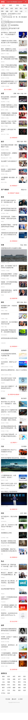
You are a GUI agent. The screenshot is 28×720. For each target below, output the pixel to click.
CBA (25, 93)
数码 (19, 682)
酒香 (19, 690)
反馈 (8, 699)
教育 (3, 687)
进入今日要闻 (7, 89)
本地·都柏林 (5, 350)
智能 (25, 513)
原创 (17, 5)
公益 (21, 11)
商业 (25, 302)
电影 (21, 141)
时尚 (8, 685)
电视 (18, 141)
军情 (25, 245)
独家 (19, 687)
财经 (16, 8)
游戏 (24, 685)
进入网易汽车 (13, 509)
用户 (26, 2)
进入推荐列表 (13, 669)
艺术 (8, 690)
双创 (14, 690)
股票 (18, 302)
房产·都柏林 (5, 189)
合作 (15, 699)
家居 (2, 197)
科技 (16, 11)
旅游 (24, 687)
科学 (21, 513)
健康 (14, 687)
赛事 (15, 93)
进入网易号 (13, 442)
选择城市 (24, 350)
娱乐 (7, 8)
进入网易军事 (13, 298)
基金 (21, 302)
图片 (21, 8)
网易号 (3, 398)
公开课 (8, 687)
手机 (14, 682)
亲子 (3, 690)
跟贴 (19, 685)
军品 (21, 245)
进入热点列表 (13, 621)
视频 (8, 682)
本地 (24, 682)
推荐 (10, 5)
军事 (2, 11)
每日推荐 (24, 398)
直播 (7, 11)
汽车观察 (24, 446)
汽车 (26, 8)
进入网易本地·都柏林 (13, 394)
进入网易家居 (13, 241)
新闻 (2, 8)
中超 (22, 93)
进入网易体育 (13, 137)
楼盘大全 (24, 189)
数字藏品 (3, 693)
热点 (24, 5)
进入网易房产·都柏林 (13, 193)
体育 (11, 8)
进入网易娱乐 (13, 185)
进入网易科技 (13, 557)
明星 (25, 141)
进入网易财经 (13, 346)
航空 (24, 690)
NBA (18, 93)
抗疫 (8, 693)
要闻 (3, 5)
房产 (11, 11)
